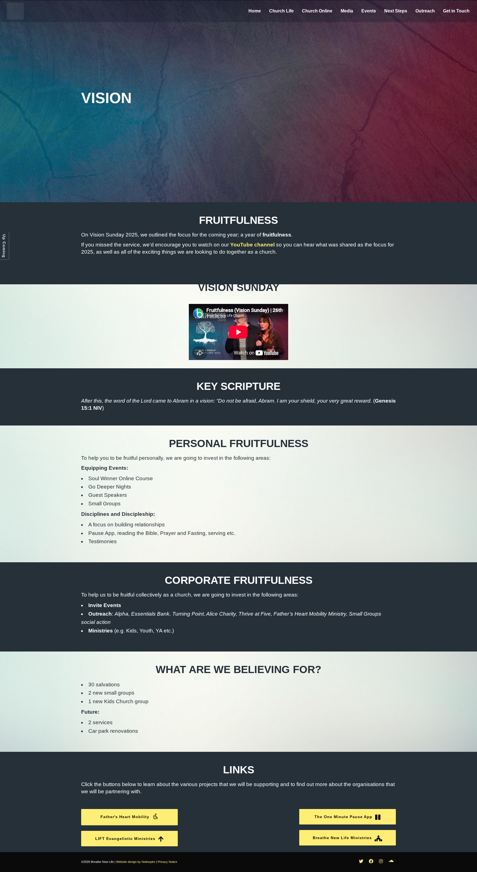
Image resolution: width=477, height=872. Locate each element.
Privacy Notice (167, 861)
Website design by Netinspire (135, 861)
